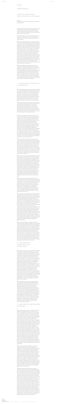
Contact (33, 401)
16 (17, 344)
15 (17, 309)
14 (17, 280)
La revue (11, 401)
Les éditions (16, 401)
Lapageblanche (5, 400)
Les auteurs (25, 401)
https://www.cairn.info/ (20, 22)
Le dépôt (20, 401)
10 (17, 177)
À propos (29, 401)
